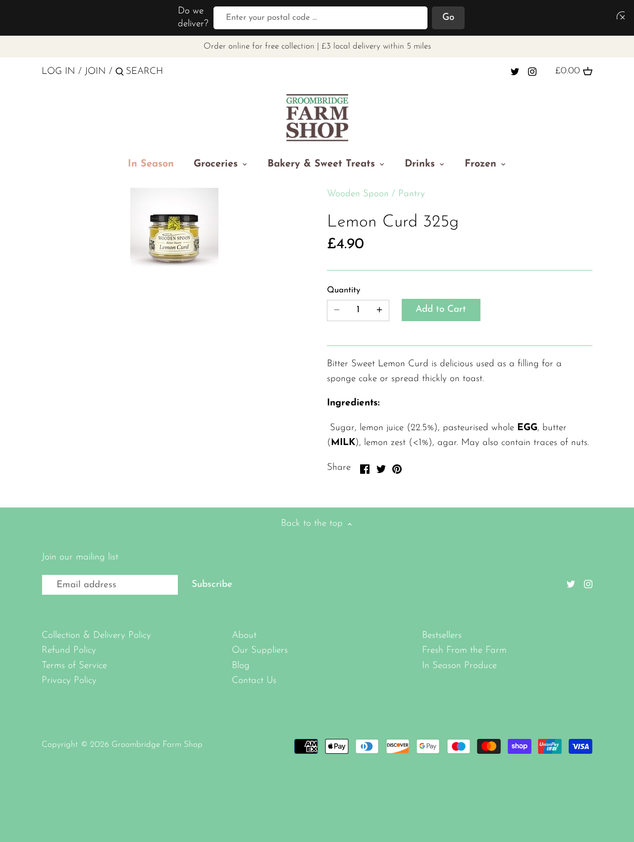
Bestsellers (442, 635)
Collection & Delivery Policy (96, 635)
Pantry (411, 194)
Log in (58, 71)
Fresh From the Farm (464, 650)
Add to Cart (441, 309)
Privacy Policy (69, 680)
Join (95, 71)
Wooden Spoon (358, 194)
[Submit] (119, 73)
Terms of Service (74, 666)
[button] (618, 15)
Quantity (343, 290)
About (244, 635)
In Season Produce (459, 666)
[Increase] (379, 310)
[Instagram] (532, 71)
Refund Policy (69, 650)
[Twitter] (515, 71)
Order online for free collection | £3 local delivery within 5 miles (317, 46)
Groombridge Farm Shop (157, 744)
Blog (241, 666)
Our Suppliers (260, 650)
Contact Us (254, 680)
